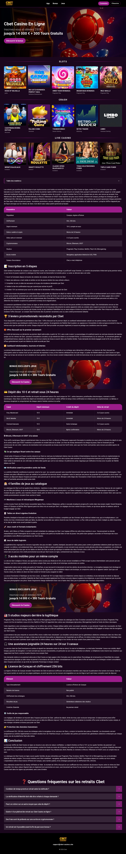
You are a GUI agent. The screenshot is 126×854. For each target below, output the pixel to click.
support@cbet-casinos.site (63, 844)
